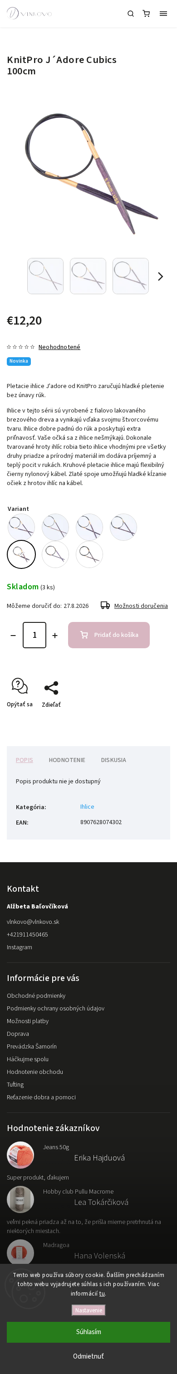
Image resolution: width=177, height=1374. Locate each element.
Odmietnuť (88, 1356)
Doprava (18, 1034)
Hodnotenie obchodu (35, 1072)
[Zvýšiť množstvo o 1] (55, 635)
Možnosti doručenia (141, 606)
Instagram (19, 947)
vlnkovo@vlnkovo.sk (33, 922)
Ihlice (87, 806)
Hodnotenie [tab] (67, 760)
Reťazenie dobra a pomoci (41, 1097)
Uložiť (28, 721)
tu (102, 1294)
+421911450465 (27, 934)
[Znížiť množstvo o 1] (13, 635)
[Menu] (163, 14)
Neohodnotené (59, 347)
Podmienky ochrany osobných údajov (55, 1008)
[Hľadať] (131, 13)
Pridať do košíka (116, 635)
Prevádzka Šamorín (32, 1046)
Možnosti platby (28, 1021)
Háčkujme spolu (28, 1059)
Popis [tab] (24, 760)
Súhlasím (88, 1332)
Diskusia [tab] (114, 760)
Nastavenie (88, 1310)
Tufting (15, 1084)
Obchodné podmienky (36, 995)
